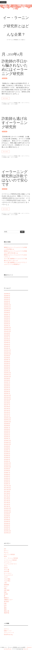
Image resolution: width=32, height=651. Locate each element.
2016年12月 (7, 508)
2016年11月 (7, 510)
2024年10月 (7, 331)
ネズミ (6, 565)
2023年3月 (7, 367)
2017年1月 (7, 506)
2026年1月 (7, 303)
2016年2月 (7, 527)
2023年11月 (7, 352)
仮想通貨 (6, 584)
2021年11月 (7, 397)
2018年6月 (7, 474)
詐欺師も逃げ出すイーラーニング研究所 (15, 123)
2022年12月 (7, 372)
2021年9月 (7, 401)
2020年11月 (7, 419)
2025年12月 (7, 305)
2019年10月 (7, 444)
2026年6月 (7, 293)
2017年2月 (7, 504)
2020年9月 (7, 423)
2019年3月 (7, 457)
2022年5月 (7, 386)
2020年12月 (7, 418)
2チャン (6, 550)
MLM (5, 556)
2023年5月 (7, 363)
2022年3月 (7, 389)
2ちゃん (6, 552)
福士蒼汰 (6, 601)
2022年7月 (7, 382)
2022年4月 (7, 387)
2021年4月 (7, 410)
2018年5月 (7, 476)
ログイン (6, 629)
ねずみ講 (6, 571)
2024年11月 (7, 329)
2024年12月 (7, 327)
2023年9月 (7, 355)
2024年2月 (7, 346)
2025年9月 (7, 310)
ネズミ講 (6, 569)
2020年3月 (7, 435)
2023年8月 (7, 357)
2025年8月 (7, 312)
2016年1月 (7, 529)
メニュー (3, 2)
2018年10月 (7, 467)
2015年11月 (7, 532)
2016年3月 (7, 525)
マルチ (6, 577)
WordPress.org (8, 634)
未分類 (6, 594)
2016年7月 (7, 517)
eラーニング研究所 (9, 554)
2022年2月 (7, 391)
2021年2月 (7, 414)
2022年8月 (7, 380)
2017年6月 (7, 497)
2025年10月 (7, 308)
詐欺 (19, 102)
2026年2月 (7, 301)
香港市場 (6, 612)
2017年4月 (7, 500)
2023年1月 (7, 371)
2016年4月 (7, 523)
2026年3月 (7, 299)
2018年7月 (7, 472)
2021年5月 (7, 408)
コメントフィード (9, 632)
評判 (5, 605)
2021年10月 (7, 399)
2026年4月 (7, 297)
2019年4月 (7, 455)
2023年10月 (7, 354)
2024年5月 (7, 340)
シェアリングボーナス (10, 564)
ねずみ (6, 567)
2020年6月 (7, 429)
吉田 (5, 588)
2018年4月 (7, 478)
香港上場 (6, 611)
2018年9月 (7, 468)
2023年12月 (7, 350)
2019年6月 (7, 451)
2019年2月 (7, 459)
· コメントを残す (13, 103)
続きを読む (5, 98)
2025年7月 (7, 314)
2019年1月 (7, 461)
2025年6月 (7, 316)
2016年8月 (7, 516)
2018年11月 (7, 465)
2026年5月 (7, 295)
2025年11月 (7, 307)
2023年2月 (7, 369)
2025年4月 (7, 320)
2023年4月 (7, 365)
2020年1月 (7, 438)
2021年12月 (7, 395)
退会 (5, 607)
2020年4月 (7, 433)
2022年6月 (7, 384)
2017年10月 (7, 489)
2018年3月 (7, 480)
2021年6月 (7, 406)
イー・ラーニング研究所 (11, 558)
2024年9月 (7, 333)
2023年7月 (7, 359)
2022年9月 (7, 378)
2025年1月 (7, 325)
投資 (5, 592)
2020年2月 (7, 436)
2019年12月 (7, 440)
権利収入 (6, 597)
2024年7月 (7, 337)
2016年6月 (7, 519)
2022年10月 (7, 376)
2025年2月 (7, 323)
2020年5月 (7, 431)
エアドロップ (8, 562)
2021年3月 (7, 412)
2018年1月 (7, 483)
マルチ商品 (7, 579)
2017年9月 (7, 491)
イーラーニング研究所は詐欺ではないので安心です (15, 178)
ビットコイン (8, 573)
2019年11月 (7, 442)
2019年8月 (7, 448)
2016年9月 (7, 514)
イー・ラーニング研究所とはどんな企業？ (16, 26)
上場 (5, 582)
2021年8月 (7, 403)
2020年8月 (7, 425)
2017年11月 (7, 487)
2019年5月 (7, 453)
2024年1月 (7, 348)
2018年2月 (7, 482)
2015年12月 (7, 531)
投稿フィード (8, 630)
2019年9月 (7, 446)
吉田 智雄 (6, 590)
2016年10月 (7, 512)
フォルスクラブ (8, 575)
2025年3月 (7, 322)
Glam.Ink (25, 649)
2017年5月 (7, 499)
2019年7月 (7, 450)
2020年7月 (7, 427)
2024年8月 (7, 335)
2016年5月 (7, 521)
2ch (5, 548)
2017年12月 (7, 485)
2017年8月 (7, 493)
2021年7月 (7, 404)
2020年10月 (7, 421)
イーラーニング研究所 (12, 102)
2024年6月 (7, 339)
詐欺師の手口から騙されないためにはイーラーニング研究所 (15, 67)
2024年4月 (7, 342)
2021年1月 (7, 416)
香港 (5, 609)
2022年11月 (7, 374)
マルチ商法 (7, 580)
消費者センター (8, 599)
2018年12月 (7, 463)
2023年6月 (7, 361)
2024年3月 (7, 344)
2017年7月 (7, 495)
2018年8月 (7, 470)
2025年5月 (7, 318)
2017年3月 (7, 502)
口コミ (6, 586)
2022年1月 (7, 393)
